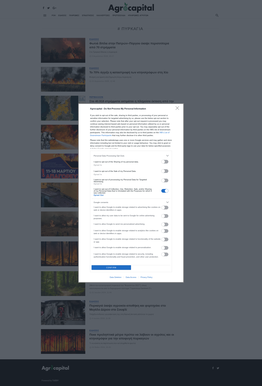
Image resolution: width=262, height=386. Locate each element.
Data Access (131, 277)
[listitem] (131, 155)
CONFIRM (111, 268)
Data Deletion (115, 277)
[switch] (164, 162)
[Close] (178, 109)
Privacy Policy (146, 277)
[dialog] (131, 193)
